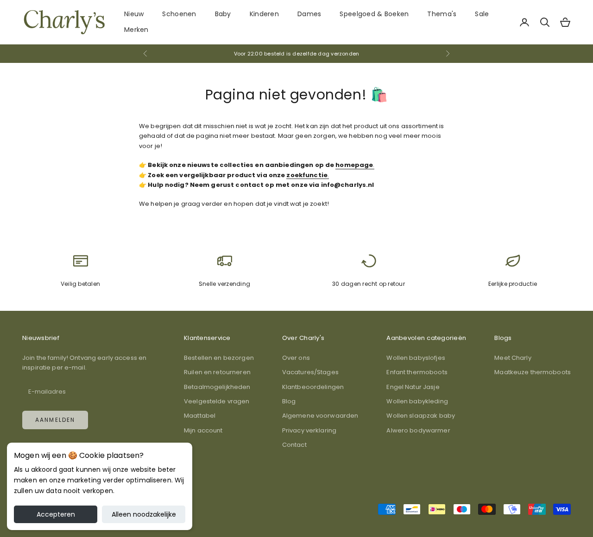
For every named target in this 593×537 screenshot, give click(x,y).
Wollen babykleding (417, 401)
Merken (136, 29)
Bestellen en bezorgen (219, 357)
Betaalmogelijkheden (217, 387)
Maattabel (199, 415)
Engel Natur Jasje (412, 387)
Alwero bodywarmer (418, 430)
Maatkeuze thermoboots (532, 372)
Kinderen (264, 14)
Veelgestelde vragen (216, 401)
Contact (294, 444)
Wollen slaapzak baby (420, 415)
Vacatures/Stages (310, 372)
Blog (289, 401)
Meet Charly (512, 357)
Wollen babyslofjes (415, 357)
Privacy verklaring (309, 430)
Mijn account (203, 430)
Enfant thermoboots (416, 372)
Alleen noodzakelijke (144, 514)
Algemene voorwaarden (320, 415)
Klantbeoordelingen (313, 387)
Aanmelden (55, 420)
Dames (309, 14)
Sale (482, 14)
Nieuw (134, 14)
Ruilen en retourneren (217, 372)
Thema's (441, 14)
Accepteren (56, 514)
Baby (223, 14)
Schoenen (179, 14)
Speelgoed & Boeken (374, 14)
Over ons (296, 357)
